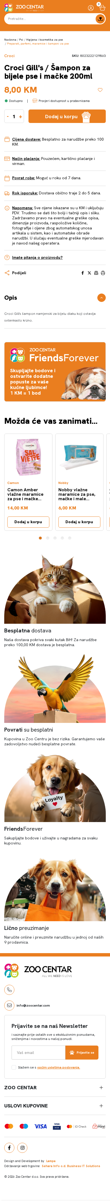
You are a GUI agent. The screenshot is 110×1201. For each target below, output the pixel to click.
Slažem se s (49, 1067)
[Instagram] (22, 1148)
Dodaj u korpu (28, 521)
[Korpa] (102, 8)
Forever (23, 828)
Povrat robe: (23, 177)
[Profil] (91, 7)
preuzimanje (26, 928)
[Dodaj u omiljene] (102, 90)
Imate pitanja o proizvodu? (37, 257)
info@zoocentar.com (33, 1005)
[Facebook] (9, 1148)
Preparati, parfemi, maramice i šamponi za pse (38, 43)
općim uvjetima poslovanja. (58, 1067)
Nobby (63, 483)
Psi (21, 39)
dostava (27, 630)
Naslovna (10, 39)
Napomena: (22, 207)
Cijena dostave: (26, 139)
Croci (9, 56)
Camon (13, 483)
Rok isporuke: (25, 192)
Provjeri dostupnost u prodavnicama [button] (64, 101)
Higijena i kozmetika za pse (44, 39)
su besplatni (28, 729)
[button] (40, 538)
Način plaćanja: (26, 158)
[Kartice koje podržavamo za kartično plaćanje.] (9, 1126)
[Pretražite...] (100, 19)
